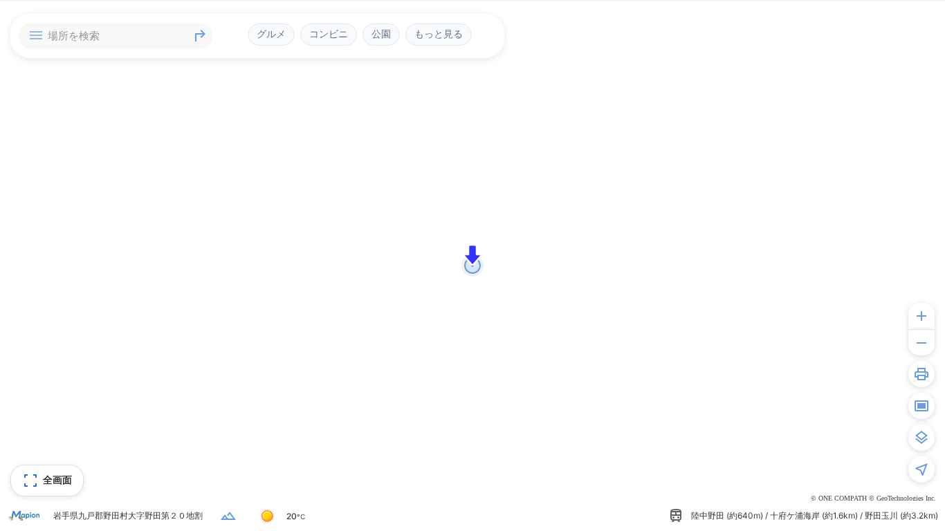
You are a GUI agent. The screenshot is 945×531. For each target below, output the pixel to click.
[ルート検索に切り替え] (200, 36)
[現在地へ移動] (921, 469)
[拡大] (921, 316)
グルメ (271, 33)
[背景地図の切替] (921, 438)
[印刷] (921, 374)
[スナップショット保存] (921, 406)
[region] (472, 265)
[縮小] (921, 342)
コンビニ (328, 33)
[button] (472, 255)
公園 (381, 33)
